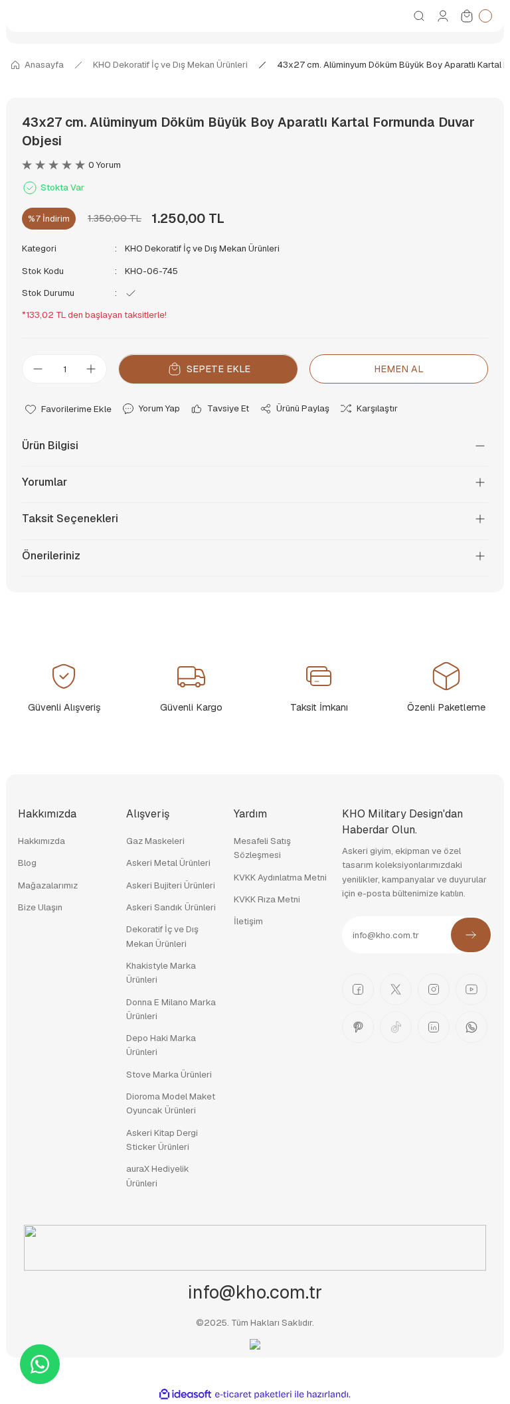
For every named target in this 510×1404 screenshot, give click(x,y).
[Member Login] (443, 16)
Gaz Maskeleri (155, 841)
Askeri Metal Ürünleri (168, 863)
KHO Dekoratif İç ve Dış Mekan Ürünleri (202, 248)
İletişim (248, 921)
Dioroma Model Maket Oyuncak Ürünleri (170, 1103)
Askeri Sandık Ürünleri (171, 907)
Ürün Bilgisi (50, 446)
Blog (27, 863)
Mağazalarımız (48, 885)
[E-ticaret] (253, 1394)
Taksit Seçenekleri (70, 519)
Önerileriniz (51, 556)
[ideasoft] (185, 1395)
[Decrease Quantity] (34, 369)
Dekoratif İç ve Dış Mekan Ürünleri (162, 936)
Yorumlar (44, 482)
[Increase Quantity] (95, 369)
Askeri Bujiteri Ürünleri (170, 885)
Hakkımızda (41, 841)
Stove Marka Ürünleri (169, 1074)
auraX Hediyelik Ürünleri (157, 1175)
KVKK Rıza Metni (267, 899)
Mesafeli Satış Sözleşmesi (262, 848)
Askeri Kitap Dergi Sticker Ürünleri (162, 1140)
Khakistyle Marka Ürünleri (161, 972)
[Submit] (471, 935)
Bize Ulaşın (40, 907)
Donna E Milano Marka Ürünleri (171, 1009)
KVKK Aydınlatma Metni (280, 877)
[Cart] (475, 16)
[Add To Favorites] (68, 408)
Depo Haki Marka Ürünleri (161, 1045)
